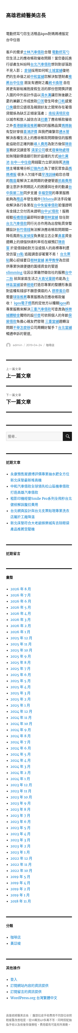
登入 (13, 979)
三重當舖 (52, 321)
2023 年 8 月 (20, 809)
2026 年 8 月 (20, 589)
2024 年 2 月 (20, 772)
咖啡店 (50, 345)
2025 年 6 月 (20, 674)
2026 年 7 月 (20, 595)
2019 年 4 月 (20, 883)
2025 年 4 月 (20, 687)
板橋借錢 (20, 217)
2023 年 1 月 (20, 852)
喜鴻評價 (30, 131)
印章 (37, 315)
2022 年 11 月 (21, 864)
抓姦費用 (65, 180)
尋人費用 (41, 144)
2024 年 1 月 (20, 779)
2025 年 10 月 (21, 650)
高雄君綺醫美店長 (26, 15)
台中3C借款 (50, 211)
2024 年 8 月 (20, 736)
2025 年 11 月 (21, 644)
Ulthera (47, 199)
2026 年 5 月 (20, 607)
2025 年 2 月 (20, 699)
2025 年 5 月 (20, 681)
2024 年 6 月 (20, 748)
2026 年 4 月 (20, 613)
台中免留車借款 (46, 205)
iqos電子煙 (22, 303)
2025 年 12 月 (21, 638)
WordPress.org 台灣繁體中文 (33, 998)
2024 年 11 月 (21, 717)
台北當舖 (65, 327)
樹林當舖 (51, 217)
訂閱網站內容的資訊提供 (29, 985)
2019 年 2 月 (20, 889)
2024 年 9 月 (20, 730)
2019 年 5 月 (20, 876)
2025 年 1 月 (20, 705)
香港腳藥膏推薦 (25, 125)
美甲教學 (52, 260)
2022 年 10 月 (21, 870)
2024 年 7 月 (20, 742)
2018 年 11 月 (20, 901)
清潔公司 (38, 150)
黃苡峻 (15, 943)
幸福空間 (45, 193)
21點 (20, 254)
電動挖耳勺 (60, 52)
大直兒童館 (46, 278)
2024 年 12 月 (21, 711)
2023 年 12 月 (21, 785)
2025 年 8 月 (20, 662)
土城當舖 (55, 70)
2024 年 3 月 (20, 766)
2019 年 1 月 (20, 895)
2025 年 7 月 (20, 668)
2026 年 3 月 (20, 619)
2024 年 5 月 (20, 754)
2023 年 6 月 (20, 821)
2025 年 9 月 (20, 656)
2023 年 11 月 (20, 791)
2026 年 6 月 (20, 601)
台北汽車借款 (40, 64)
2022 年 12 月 (21, 858)
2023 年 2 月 (20, 846)
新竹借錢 (23, 229)
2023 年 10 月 (21, 797)
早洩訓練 (48, 174)
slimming (14, 272)
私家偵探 (27, 235)
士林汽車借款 (33, 52)
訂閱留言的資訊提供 (26, 991)
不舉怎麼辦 (21, 327)
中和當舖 (37, 76)
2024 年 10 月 (21, 723)
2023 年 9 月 (20, 803)
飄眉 (13, 180)
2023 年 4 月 (20, 834)
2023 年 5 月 (20, 828)
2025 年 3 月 (20, 693)
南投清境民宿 (59, 113)
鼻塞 (61, 235)
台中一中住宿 (20, 162)
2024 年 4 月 (20, 760)
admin (17, 345)
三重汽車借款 (40, 309)
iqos (62, 303)
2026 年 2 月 (20, 626)
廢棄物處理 (60, 150)
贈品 (19, 199)
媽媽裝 (67, 125)
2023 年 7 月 (20, 815)
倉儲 (27, 70)
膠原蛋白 (59, 291)
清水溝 (46, 95)
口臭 (9, 107)
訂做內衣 (37, 168)
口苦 (40, 101)
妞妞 (30, 284)
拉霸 (44, 119)
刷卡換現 (55, 82)
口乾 (61, 101)
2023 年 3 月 (20, 840)
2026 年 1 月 (20, 632)
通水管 (64, 131)
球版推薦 (20, 297)
